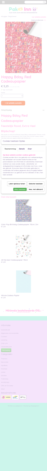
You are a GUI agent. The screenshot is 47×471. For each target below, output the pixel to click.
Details (22, 149)
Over (30, 149)
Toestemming (10, 149)
